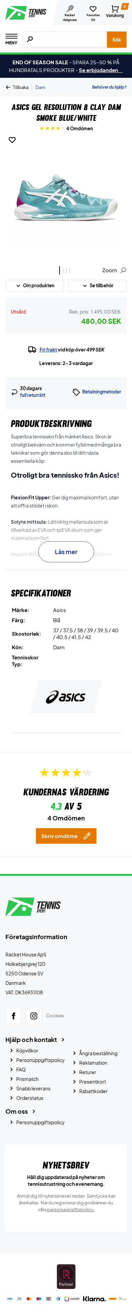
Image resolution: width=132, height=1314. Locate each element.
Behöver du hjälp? (109, 87)
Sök (116, 40)
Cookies (55, 1015)
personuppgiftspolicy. (70, 1209)
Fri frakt (48, 349)
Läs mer (66, 552)
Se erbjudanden (101, 70)
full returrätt (32, 395)
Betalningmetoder (101, 391)
